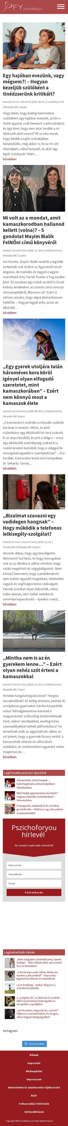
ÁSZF (34, 1095)
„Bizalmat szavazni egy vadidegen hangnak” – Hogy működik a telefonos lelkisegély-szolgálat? (32, 524)
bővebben (9, 159)
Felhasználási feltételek (34, 1103)
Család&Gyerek (55, 102)
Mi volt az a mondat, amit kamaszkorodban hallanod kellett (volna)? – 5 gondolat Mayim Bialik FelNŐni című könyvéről (33, 229)
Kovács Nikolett (21, 102)
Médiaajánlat (34, 1071)
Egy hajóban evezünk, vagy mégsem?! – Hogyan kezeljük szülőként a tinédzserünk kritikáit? (33, 84)
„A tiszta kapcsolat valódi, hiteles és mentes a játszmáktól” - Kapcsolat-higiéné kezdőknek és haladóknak (37, 975)
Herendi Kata (19, 250)
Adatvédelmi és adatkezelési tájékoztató (34, 1087)
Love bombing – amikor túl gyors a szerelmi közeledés (36, 986)
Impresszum (34, 1079)
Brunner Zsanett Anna (24, 542)
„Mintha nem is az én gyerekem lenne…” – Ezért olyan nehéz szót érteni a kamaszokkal (32, 667)
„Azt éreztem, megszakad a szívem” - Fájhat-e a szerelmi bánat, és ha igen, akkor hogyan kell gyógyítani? (38, 1014)
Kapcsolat (34, 1063)
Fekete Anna (19, 684)
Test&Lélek (9, 547)
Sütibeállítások (34, 1112)
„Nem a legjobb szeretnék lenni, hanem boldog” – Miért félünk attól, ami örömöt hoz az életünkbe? (39, 963)
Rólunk (34, 1055)
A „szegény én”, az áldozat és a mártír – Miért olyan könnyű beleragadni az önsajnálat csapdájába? (39, 1001)
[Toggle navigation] (60, 7)
